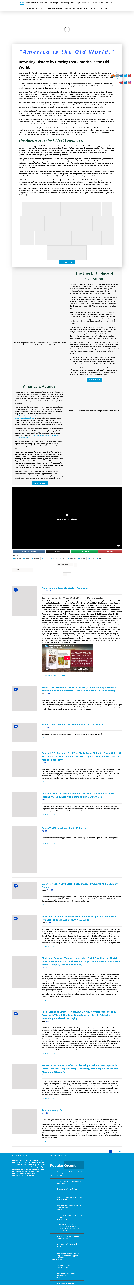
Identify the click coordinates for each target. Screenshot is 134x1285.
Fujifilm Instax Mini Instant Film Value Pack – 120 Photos (72, 724)
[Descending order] (75, 565)
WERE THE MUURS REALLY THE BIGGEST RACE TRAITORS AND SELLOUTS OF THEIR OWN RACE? (68, 1227)
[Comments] (80, 1165)
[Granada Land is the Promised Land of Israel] (53, 1172)
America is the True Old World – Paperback (65, 587)
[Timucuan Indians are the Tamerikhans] (53, 1274)
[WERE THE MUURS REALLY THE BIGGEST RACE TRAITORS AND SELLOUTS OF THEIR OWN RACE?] (53, 1227)
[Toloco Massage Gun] (24, 1121)
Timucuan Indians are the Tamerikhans (66, 1275)
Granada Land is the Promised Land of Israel (69, 1173)
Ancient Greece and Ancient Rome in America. (69, 1216)
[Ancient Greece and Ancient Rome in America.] (53, 1216)
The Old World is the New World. (68, 1236)
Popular (56, 1165)
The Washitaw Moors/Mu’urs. (67, 1189)
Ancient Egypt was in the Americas (69, 1181)
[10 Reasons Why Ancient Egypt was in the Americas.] (53, 1207)
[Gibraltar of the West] (53, 1266)
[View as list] (69, 574)
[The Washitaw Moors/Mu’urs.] (53, 1190)
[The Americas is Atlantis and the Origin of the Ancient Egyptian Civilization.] (53, 1255)
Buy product (46, 713)
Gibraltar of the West (64, 1265)
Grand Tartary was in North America (69, 1197)
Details (63, 675)
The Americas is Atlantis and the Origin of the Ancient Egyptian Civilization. (68, 1256)
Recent (70, 1165)
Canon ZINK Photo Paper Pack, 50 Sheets (64, 828)
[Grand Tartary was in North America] (53, 1198)
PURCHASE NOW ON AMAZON (51, 675)
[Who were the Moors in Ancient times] (53, 1244)
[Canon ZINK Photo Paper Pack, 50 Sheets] (24, 849)
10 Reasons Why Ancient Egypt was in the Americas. (69, 1207)
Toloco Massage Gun (53, 1110)
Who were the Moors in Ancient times (68, 1245)
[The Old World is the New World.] (53, 1237)
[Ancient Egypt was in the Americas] (53, 1181)
